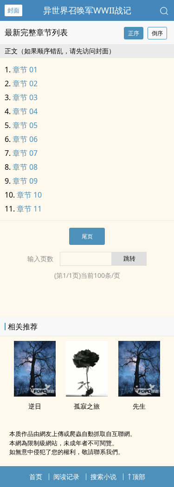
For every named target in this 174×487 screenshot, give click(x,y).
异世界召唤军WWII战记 (87, 10)
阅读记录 (66, 476)
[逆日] (35, 394)
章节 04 (25, 111)
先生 (139, 406)
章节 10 (29, 195)
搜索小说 (103, 476)
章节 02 (25, 83)
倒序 (157, 33)
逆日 (34, 406)
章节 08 (25, 167)
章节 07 (25, 153)
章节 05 (25, 125)
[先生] (139, 394)
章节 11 (29, 209)
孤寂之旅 (87, 406)
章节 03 (25, 97)
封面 (13, 10)
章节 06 (25, 139)
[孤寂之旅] (87, 394)
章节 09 (25, 181)
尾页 (87, 236)
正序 (133, 33)
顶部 (138, 476)
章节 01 (25, 69)
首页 (35, 476)
